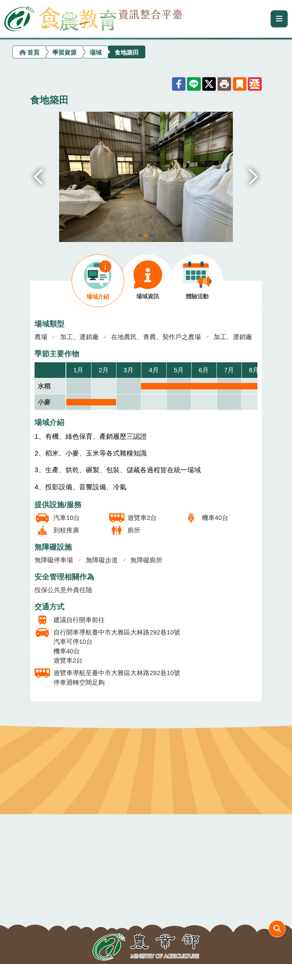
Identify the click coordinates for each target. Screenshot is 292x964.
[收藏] (239, 84)
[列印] (224, 84)
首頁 (33, 52)
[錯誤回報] (254, 84)
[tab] (98, 280)
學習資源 (64, 52)
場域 (96, 52)
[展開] (279, 18)
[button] (253, 177)
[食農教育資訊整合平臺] (93, 17)
